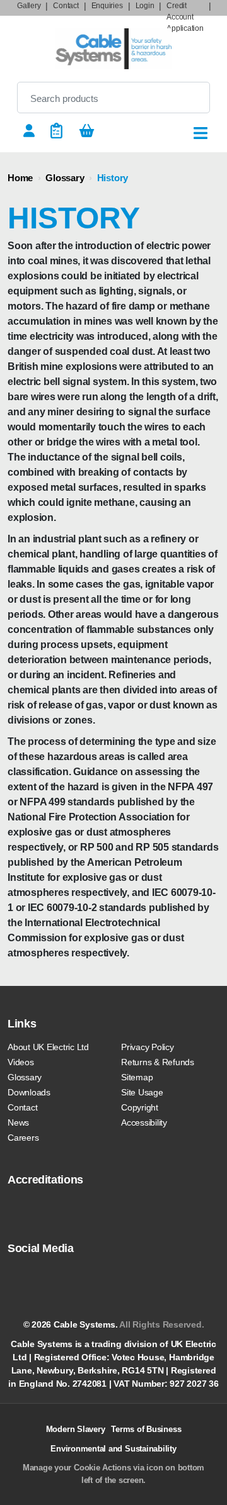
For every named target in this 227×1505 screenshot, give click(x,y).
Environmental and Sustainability (113, 1448)
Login (145, 5)
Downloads (29, 1092)
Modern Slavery (75, 1429)
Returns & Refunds (157, 1062)
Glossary (64, 177)
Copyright (139, 1107)
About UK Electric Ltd (48, 1047)
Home (20, 177)
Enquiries (107, 5)
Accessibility (144, 1122)
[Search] (189, 97)
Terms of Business (146, 1429)
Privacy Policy (147, 1047)
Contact (65, 5)
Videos (21, 1062)
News (18, 1122)
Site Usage (142, 1092)
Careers (23, 1138)
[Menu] (200, 133)
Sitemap (137, 1077)
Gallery (28, 5)
